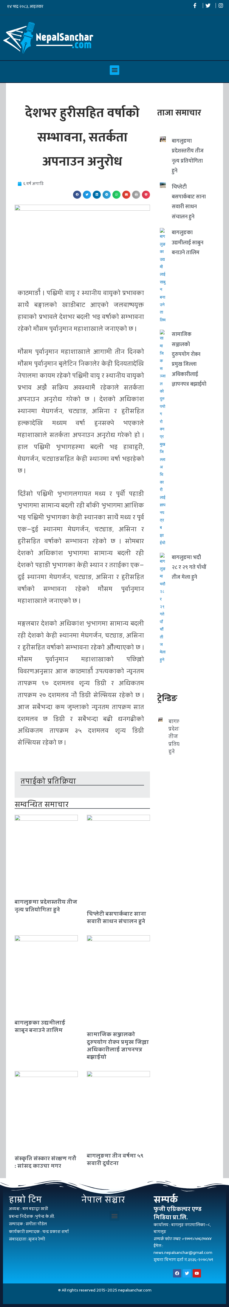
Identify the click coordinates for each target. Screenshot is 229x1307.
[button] (114, 70)
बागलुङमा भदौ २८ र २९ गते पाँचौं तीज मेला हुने (189, 567)
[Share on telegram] (107, 195)
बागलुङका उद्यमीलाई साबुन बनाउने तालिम (40, 1026)
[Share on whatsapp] (116, 195)
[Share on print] (136, 195)
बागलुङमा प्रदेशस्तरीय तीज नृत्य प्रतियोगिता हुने (46, 905)
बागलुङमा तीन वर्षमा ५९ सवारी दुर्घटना (115, 1159)
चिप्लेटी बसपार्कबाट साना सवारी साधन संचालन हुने (116, 917)
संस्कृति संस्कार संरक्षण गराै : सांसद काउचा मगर (45, 1162)
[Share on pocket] (146, 195)
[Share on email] (126, 195)
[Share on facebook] (77, 195)
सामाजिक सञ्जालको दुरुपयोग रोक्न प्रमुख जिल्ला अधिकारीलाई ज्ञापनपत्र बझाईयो (118, 1045)
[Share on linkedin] (97, 195)
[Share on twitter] (87, 195)
